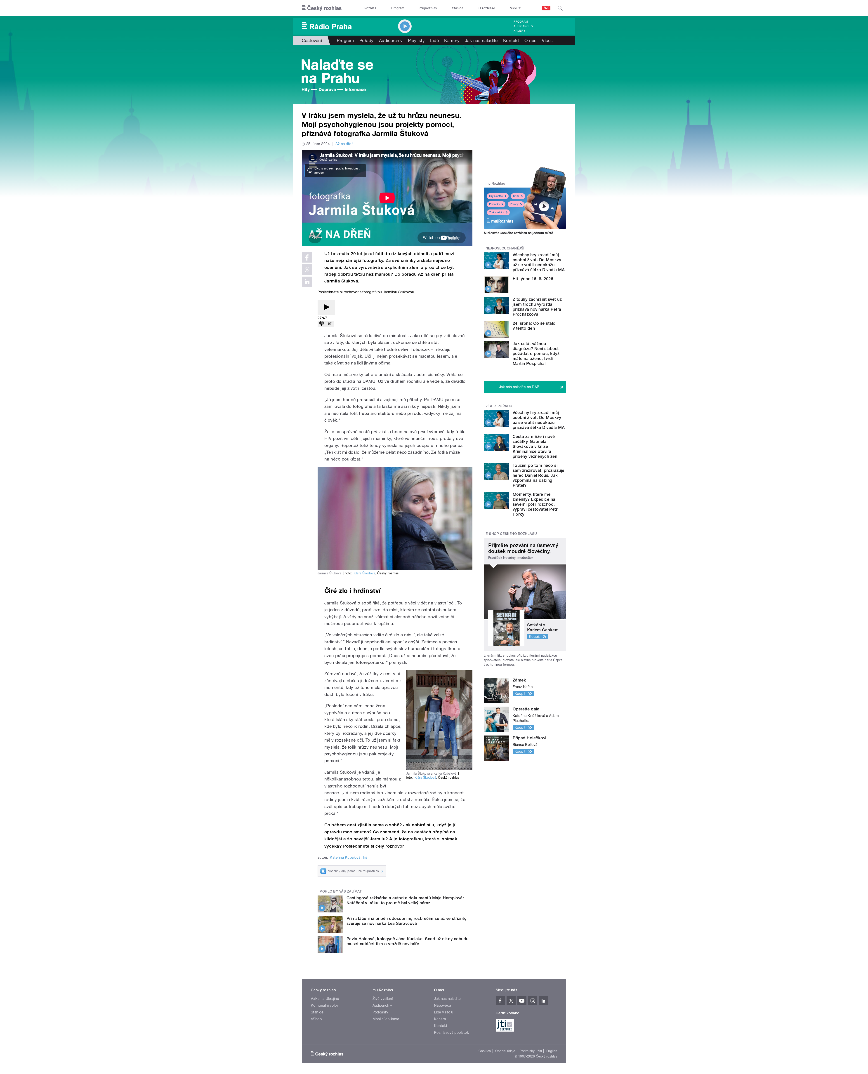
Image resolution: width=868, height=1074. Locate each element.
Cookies (485, 1051)
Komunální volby (325, 1005)
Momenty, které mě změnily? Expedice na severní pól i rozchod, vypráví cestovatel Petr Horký (535, 504)
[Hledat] (560, 8)
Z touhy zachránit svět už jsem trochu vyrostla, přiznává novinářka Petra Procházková (537, 307)
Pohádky (494, 204)
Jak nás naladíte (481, 40)
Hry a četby (496, 196)
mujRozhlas (428, 8)
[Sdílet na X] (307, 269)
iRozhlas (370, 8)
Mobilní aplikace (386, 1019)
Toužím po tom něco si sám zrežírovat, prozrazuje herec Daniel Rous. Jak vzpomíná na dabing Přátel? (538, 475)
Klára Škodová (364, 573)
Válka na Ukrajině (325, 998)
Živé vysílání (496, 212)
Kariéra (440, 1019)
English (551, 1051)
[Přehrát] (326, 307)
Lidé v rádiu (443, 1012)
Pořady (366, 40)
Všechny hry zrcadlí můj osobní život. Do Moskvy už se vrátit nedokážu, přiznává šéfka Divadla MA (539, 262)
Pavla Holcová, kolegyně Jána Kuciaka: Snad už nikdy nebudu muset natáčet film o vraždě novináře (408, 941)
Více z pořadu (499, 406)
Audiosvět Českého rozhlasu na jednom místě (518, 233)
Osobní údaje (505, 1051)
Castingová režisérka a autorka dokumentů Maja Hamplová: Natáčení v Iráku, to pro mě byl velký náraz (405, 900)
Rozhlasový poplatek (451, 1032)
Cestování (312, 40)
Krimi (516, 196)
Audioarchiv (523, 26)
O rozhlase (487, 8)
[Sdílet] (330, 324)
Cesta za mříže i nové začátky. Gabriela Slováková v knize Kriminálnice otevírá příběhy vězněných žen (535, 446)
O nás (530, 40)
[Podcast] (322, 324)
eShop (316, 1019)
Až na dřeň (344, 144)
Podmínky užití (531, 1051)
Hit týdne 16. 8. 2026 (533, 278)
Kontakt (511, 40)
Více (548, 40)
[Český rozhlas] (322, 8)
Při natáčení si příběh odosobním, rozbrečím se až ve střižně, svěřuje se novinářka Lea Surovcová (406, 921)
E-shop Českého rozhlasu (511, 534)
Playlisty (416, 40)
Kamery (519, 30)
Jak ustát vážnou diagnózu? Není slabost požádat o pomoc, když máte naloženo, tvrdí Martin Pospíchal (536, 353)
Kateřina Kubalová (345, 857)
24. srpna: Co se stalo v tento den (534, 326)
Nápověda (442, 1005)
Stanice (457, 8)
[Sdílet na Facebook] (307, 257)
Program (397, 8)
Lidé (434, 40)
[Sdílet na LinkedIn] (307, 282)
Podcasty (380, 1012)
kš (365, 857)
